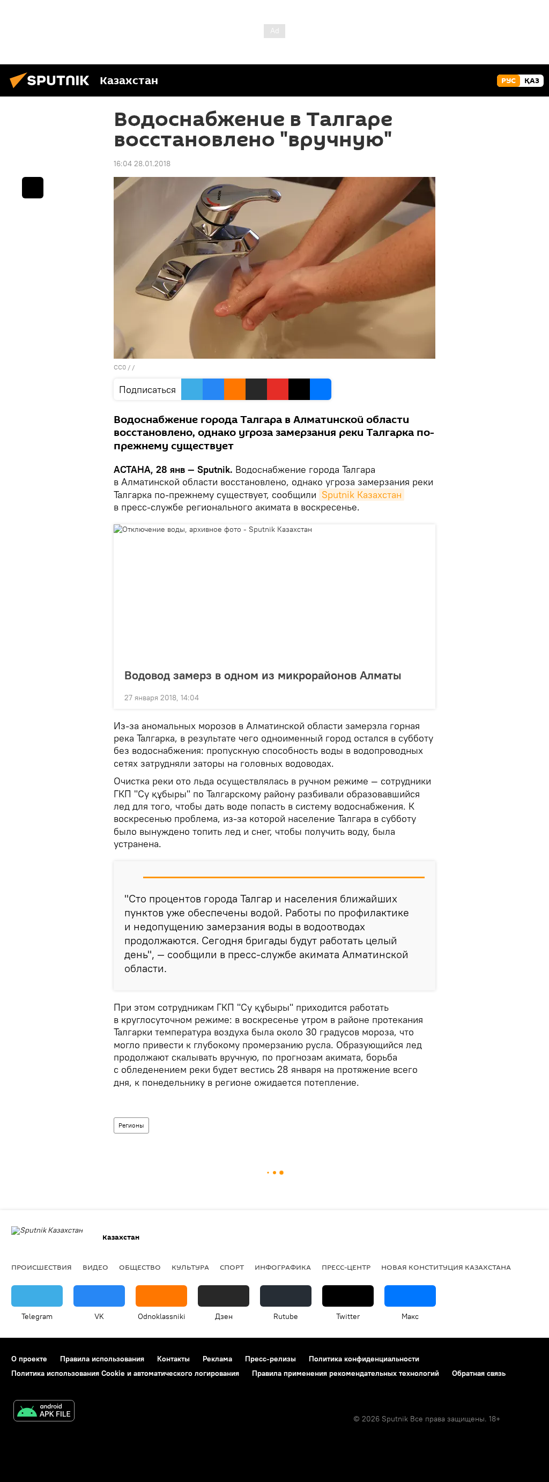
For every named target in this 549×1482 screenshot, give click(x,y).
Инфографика (283, 1267)
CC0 (120, 367)
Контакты (173, 1359)
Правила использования (102, 1359)
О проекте (29, 1359)
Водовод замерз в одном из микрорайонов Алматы (263, 675)
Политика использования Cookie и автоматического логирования (125, 1373)
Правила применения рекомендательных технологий (345, 1373)
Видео (95, 1267)
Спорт (232, 1267)
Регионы (131, 1125)
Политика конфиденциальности (364, 1359)
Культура (190, 1267)
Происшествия (41, 1267)
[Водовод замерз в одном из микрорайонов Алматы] (274, 593)
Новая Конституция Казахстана (446, 1267)
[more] (418, 696)
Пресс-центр (346, 1267)
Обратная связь (479, 1373)
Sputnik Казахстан (362, 494)
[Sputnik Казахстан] (52, 89)
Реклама (217, 1359)
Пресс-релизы (270, 1359)
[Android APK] (44, 1412)
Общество (140, 1267)
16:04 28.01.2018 (142, 163)
